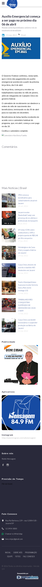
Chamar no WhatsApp (13, 534)
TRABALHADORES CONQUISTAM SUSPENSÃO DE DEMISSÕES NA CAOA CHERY (27, 305)
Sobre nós (17, 552)
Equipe (10, 556)
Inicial (8, 552)
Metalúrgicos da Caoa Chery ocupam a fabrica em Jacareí (27, 250)
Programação (31, 552)
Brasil (23, 35)
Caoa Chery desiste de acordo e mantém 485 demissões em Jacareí (27, 267)
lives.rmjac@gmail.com (14, 539)
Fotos (18, 556)
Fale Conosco (29, 556)
